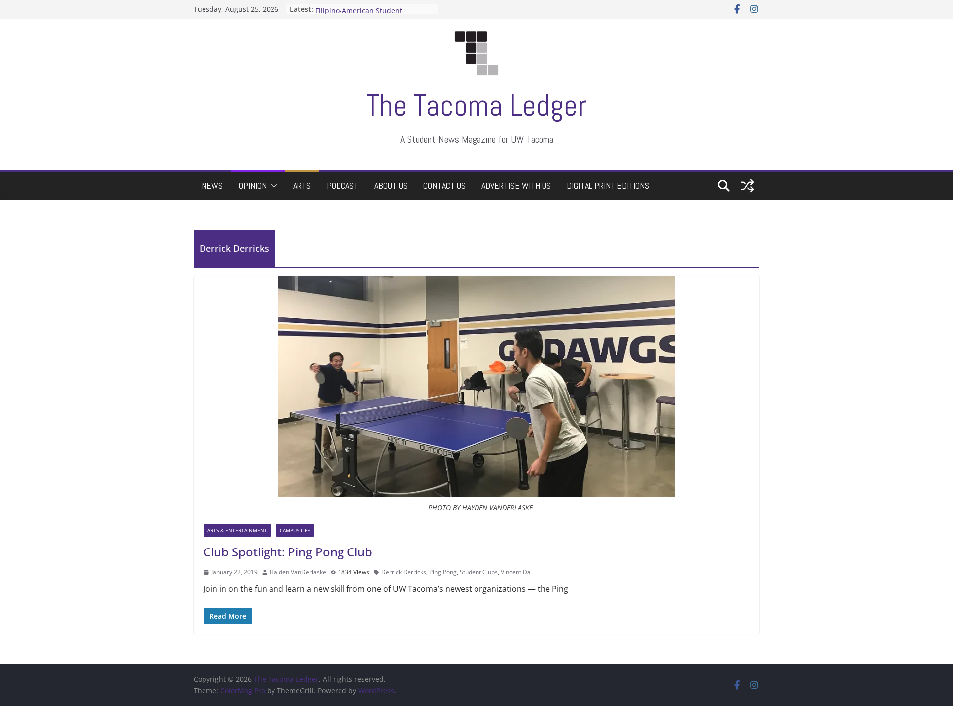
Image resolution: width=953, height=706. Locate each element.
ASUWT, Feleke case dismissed (365, 8)
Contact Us (444, 185)
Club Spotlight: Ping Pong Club (288, 552)
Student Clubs (479, 572)
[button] (272, 186)
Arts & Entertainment (237, 530)
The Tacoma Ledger (476, 105)
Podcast (342, 185)
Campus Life (295, 530)
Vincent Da (516, 572)
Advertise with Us (516, 185)
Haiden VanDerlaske (298, 572)
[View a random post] (747, 186)
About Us (391, 185)
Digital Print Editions (608, 185)
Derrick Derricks (403, 572)
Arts (302, 185)
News (212, 185)
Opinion (253, 185)
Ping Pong (443, 572)
